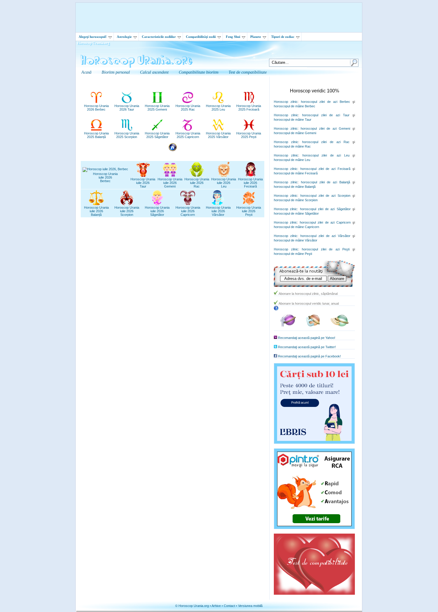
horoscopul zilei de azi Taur (326, 115)
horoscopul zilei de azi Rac (326, 142)
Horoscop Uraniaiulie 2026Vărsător (218, 211)
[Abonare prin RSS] (339, 325)
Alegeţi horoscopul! (93, 36)
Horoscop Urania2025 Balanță (96, 135)
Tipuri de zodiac (282, 36)
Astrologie (124, 36)
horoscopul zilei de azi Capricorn (325, 222)
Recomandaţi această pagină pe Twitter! (307, 347)
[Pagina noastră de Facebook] (288, 325)
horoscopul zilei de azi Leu (326, 155)
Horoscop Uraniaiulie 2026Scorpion (126, 211)
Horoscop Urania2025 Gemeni (157, 107)
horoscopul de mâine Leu (292, 160)
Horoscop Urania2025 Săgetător (157, 135)
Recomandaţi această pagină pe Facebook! (309, 356)
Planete (255, 36)
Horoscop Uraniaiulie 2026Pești (248, 211)
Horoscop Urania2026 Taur (126, 107)
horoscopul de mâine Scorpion (296, 200)
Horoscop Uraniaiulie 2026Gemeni (170, 182)
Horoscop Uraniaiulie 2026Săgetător (157, 211)
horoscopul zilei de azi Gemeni (325, 128)
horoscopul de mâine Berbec (294, 106)
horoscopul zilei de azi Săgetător (325, 209)
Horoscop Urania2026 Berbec (96, 107)
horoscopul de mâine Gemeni (295, 133)
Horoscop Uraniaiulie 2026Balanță (96, 211)
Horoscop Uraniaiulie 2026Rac (196, 182)
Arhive (216, 606)
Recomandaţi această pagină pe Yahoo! (306, 338)
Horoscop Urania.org (93, 43)
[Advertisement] (219, 17)
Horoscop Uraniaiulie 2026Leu (223, 182)
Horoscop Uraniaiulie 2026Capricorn (187, 211)
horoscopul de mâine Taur (292, 119)
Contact (229, 606)
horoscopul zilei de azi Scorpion (325, 195)
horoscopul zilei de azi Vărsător (325, 236)
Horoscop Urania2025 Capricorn (187, 135)
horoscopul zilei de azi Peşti (326, 249)
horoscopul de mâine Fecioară (296, 173)
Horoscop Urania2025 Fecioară (248, 107)
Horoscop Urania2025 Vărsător (218, 135)
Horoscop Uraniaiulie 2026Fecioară (250, 182)
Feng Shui (233, 36)
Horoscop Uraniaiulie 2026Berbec (105, 177)
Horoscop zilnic (286, 101)
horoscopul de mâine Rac (292, 146)
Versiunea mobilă (250, 606)
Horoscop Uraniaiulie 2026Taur (143, 182)
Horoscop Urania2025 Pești (248, 135)
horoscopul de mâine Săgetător (296, 213)
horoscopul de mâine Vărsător (295, 240)
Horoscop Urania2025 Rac (187, 107)
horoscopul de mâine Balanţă (295, 186)
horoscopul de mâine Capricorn (296, 227)
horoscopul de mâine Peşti (293, 253)
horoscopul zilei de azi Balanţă (325, 182)
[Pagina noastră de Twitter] (313, 325)
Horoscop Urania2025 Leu (218, 107)
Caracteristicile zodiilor (159, 36)
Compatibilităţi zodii (201, 36)
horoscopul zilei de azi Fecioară (325, 169)
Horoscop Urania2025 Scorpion (126, 135)
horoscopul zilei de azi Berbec (325, 101)
